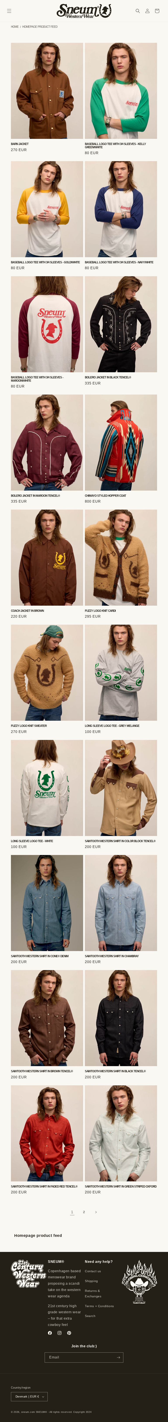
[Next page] (96, 1212)
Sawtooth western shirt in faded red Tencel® (44, 1186)
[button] (9, 11)
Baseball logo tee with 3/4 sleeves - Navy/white (119, 262)
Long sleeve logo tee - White (32, 841)
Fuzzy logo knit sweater (29, 725)
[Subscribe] (118, 1357)
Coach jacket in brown (27, 610)
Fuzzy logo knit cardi (100, 610)
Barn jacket (19, 144)
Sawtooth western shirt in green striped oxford (120, 1186)
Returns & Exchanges (93, 1293)
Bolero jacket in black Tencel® (108, 377)
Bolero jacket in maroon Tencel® (35, 495)
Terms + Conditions (99, 1306)
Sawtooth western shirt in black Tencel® (115, 1071)
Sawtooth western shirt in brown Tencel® (42, 1071)
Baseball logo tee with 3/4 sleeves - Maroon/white (37, 379)
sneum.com (28, 1412)
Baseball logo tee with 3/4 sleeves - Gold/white (45, 262)
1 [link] (72, 1212)
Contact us (93, 1271)
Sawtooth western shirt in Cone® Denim (39, 956)
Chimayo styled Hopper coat (105, 495)
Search (90, 1316)
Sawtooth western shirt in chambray (112, 956)
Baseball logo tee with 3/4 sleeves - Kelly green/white (115, 146)
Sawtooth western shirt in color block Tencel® (120, 841)
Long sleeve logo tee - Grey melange (112, 725)
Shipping (91, 1281)
